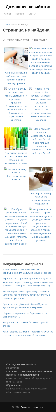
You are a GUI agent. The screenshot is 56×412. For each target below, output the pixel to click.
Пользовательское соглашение (35, 371)
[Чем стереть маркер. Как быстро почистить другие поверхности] (41, 189)
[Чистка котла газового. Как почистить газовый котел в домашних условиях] (41, 102)
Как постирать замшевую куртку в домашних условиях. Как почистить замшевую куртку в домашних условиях (27, 295)
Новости (20, 13)
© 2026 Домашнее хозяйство (21, 364)
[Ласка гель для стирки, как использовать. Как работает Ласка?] (41, 139)
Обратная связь (14, 385)
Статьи (32, 13)
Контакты (11, 371)
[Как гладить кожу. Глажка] (16, 172)
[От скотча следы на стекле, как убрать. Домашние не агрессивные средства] (16, 102)
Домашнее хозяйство (28, 6)
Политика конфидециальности (22, 374)
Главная (7, 13)
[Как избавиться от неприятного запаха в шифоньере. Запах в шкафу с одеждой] (41, 58)
